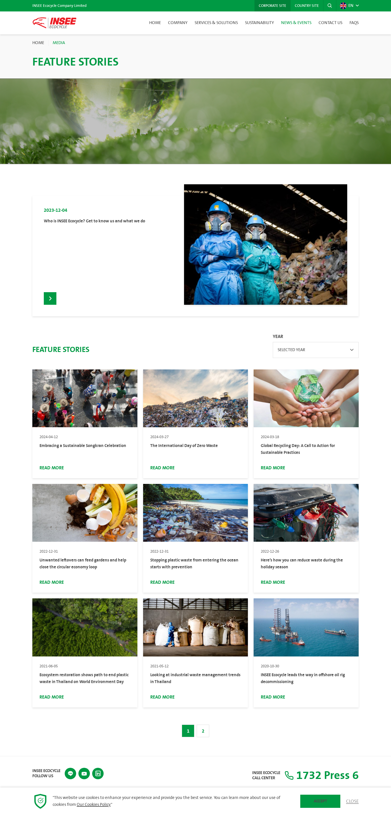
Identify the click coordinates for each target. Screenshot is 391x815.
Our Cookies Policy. (94, 805)
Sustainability (259, 23)
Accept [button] (320, 801)
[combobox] (316, 350)
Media (59, 43)
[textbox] (315, 350)
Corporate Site (272, 6)
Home (155, 23)
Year (278, 336)
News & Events (296, 23)
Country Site (307, 6)
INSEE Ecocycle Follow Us (46, 773)
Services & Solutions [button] (216, 23)
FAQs (354, 23)
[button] (329, 5)
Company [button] (177, 23)
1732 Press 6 (326, 775)
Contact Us (330, 23)
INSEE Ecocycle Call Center (266, 775)
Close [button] (352, 801)
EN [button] (351, 6)
